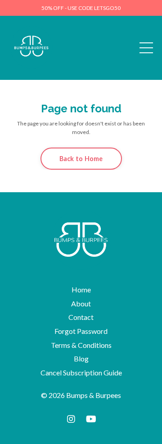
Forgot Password (81, 331)
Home (81, 289)
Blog (81, 358)
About (81, 303)
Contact (81, 317)
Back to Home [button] (81, 158)
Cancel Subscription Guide (81, 372)
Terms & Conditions (81, 345)
